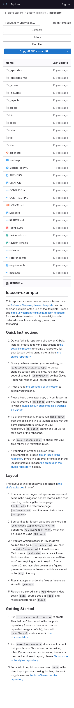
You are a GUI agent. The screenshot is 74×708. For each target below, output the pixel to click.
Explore (15, 4)
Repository (55, 12)
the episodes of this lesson (42, 386)
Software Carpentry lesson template (32, 305)
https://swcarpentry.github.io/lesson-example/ (38, 312)
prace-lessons (16, 12)
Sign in (66, 4)
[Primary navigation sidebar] (4, 13)
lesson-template (61, 22)
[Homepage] (5, 4)
